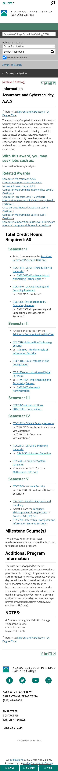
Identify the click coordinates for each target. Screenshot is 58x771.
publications (16, 759)
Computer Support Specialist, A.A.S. (22, 182)
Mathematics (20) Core (25, 472)
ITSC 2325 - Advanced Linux (28, 405)
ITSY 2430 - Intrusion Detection (34, 453)
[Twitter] (22, 682)
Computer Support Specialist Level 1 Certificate (28, 222)
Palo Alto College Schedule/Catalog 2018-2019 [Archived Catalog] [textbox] (29, 34)
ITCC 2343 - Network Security (29, 486)
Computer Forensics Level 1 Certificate (23, 196)
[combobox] (29, 34)
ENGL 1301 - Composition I (27, 409)
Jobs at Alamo (13, 728)
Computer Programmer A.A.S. (19, 179)
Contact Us (11, 715)
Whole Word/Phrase (17, 57)
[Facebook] (9, 682)
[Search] (52, 52)
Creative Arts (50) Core (25, 516)
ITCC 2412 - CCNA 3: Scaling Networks (33, 423)
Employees (10, 711)
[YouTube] (35, 682)
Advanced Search (12, 64)
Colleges (7, 3)
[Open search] (53, 3)
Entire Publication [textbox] (14, 46)
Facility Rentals (14, 720)
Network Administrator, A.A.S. (19, 186)
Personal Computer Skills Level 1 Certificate (26, 225)
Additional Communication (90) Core (33, 334)
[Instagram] (48, 682)
